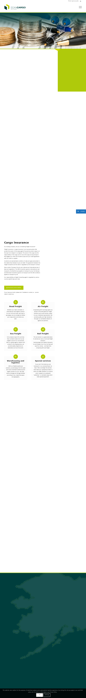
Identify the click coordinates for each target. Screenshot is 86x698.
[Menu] (80, 7)
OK (39, 695)
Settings (47, 695)
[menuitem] (80, 7)
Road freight (15, 307)
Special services (43, 361)
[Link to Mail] (80, 1)
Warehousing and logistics (15, 362)
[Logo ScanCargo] (15, 7)
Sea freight (15, 334)
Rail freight (43, 334)
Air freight (43, 307)
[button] (81, 211)
